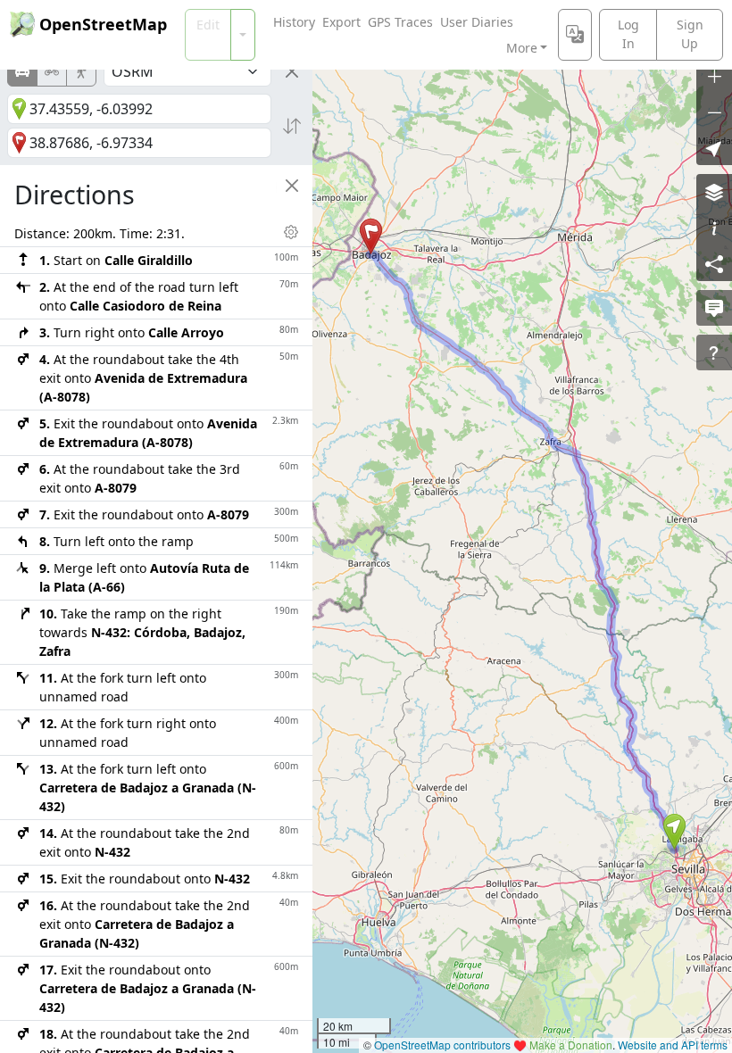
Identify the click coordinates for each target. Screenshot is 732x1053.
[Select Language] (575, 35)
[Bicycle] (52, 71)
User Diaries (476, 21)
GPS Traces (400, 21)
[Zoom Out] (714, 111)
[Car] (22, 71)
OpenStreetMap (103, 24)
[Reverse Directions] (292, 125)
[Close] (292, 71)
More (521, 47)
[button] (674, 832)
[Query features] (714, 352)
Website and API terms (673, 1044)
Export (341, 21)
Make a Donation (570, 1044)
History (294, 21)
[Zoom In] (714, 76)
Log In (628, 34)
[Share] (714, 263)
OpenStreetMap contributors (442, 1044)
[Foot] (81, 71)
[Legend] (714, 227)
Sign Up (690, 34)
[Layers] (714, 192)
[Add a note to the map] (714, 308)
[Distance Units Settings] (291, 232)
